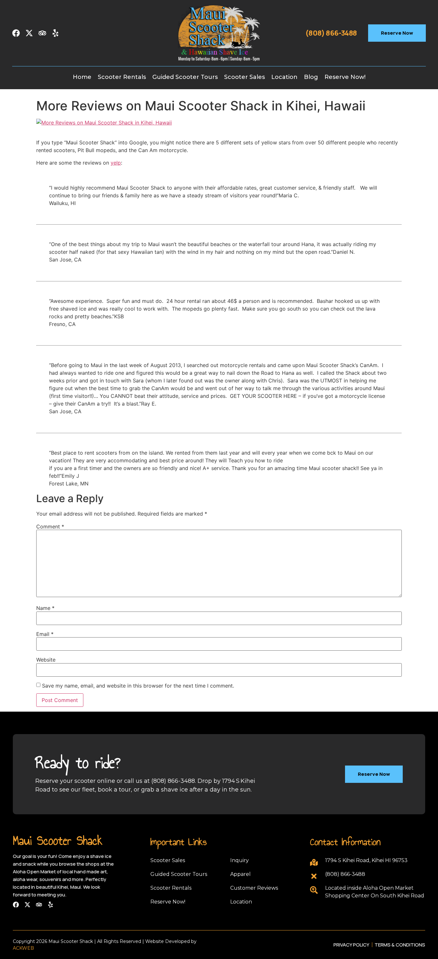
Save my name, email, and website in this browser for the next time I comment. (138, 685)
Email (45, 634)
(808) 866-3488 (331, 33)
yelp (116, 162)
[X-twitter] (29, 33)
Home (82, 77)
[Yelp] (55, 33)
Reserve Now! (345, 77)
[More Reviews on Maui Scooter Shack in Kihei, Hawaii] (104, 122)
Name (45, 608)
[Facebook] (16, 33)
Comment (50, 526)
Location (284, 77)
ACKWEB (23, 948)
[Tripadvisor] (42, 33)
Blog (311, 77)
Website (45, 659)
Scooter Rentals (122, 77)
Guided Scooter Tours (185, 77)
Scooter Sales (244, 77)
